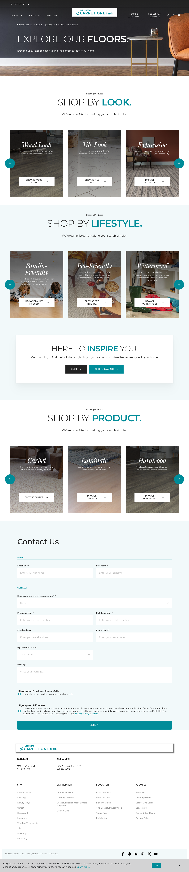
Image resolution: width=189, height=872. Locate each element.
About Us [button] (51, 15)
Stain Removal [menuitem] (103, 792)
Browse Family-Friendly (34, 302)
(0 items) (179, 15)
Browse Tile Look (92, 181)
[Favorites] (173, 15)
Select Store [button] (17, 4)
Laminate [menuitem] (22, 818)
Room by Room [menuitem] (143, 797)
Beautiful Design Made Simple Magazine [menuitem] (72, 804)
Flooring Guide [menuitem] (103, 803)
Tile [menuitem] (19, 828)
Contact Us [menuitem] (141, 808)
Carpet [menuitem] (20, 808)
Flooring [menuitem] (21, 797)
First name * (23, 566)
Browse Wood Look (34, 181)
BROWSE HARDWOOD (149, 497)
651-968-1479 (23, 769)
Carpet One (23, 24)
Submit (94, 725)
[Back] (10, 163)
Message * (22, 665)
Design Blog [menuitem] (63, 811)
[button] (168, 15)
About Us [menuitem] (140, 792)
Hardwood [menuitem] (22, 813)
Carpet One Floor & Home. (25, 853)
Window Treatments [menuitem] (27, 823)
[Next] (179, 163)
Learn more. (83, 867)
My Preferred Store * (27, 647)
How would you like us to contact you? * (36, 596)
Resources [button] (34, 15)
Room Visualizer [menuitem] (65, 792)
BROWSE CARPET (34, 497)
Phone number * (25, 613)
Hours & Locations (134, 15)
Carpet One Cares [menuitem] (144, 803)
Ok (156, 865)
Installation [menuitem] (102, 818)
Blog (74, 369)
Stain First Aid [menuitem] (103, 797)
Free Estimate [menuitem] (24, 792)
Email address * (24, 630)
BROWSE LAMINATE (91, 497)
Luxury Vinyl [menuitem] (23, 803)
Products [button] (16, 15)
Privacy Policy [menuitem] (143, 818)
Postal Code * (102, 630)
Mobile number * (104, 613)
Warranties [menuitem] (101, 813)
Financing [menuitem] (22, 838)
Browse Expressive (149, 181)
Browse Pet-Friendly (92, 302)
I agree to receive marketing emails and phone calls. (48, 694)
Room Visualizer (104, 369)
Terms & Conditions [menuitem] (145, 813)
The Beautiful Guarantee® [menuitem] (109, 808)
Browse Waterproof (149, 302)
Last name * (102, 566)
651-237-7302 (63, 769)
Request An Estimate (154, 15)
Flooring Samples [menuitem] (65, 797)
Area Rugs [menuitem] (22, 833)
